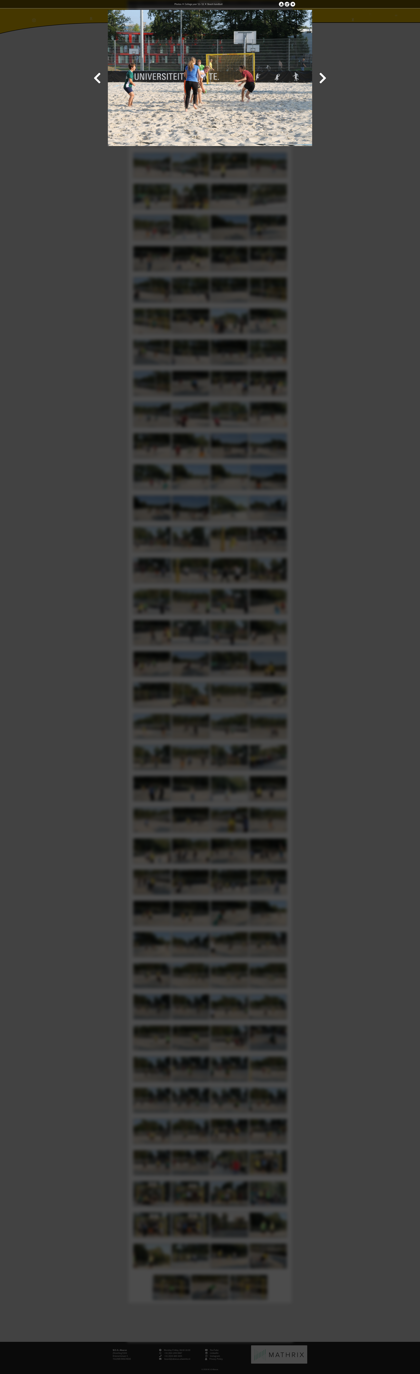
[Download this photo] (281, 4)
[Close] (292, 4)
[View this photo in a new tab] (287, 4)
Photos (177, 4)
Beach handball (215, 4)
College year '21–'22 (194, 4)
